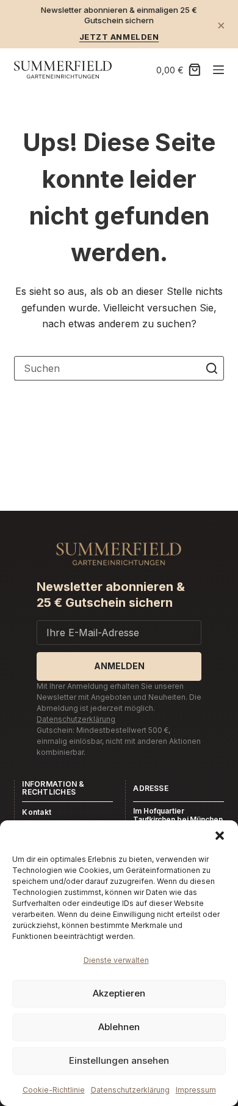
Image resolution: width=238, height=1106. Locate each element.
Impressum (196, 1089)
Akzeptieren (119, 993)
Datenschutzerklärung (130, 1089)
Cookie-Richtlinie (54, 1089)
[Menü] (218, 69)
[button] (220, 836)
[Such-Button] (211, 368)
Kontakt (36, 812)
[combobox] (107, 368)
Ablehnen (119, 1027)
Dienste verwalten (116, 960)
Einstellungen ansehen (119, 1060)
